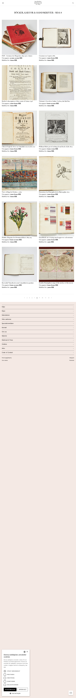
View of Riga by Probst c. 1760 (12, 192)
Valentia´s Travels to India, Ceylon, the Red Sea (54, 101)
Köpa (3, 311)
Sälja (3, 307)
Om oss (4, 332)
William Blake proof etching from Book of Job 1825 (56, 147)
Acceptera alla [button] (10, 689)
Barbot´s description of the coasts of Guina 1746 (17, 101)
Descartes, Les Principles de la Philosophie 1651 (54, 192)
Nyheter (4, 336)
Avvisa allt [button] (22, 689)
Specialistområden (8, 323)
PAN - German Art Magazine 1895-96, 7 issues (17, 56)
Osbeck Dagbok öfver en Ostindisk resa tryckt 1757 (18, 147)
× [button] (27, 651)
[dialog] (16, 673)
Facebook (71, 360)
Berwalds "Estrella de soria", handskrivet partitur (18, 283)
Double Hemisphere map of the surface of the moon (56, 283)
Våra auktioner (6, 319)
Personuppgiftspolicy (7, 358)
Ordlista (4, 344)
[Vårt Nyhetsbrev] (71, 693)
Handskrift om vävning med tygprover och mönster (56, 237)
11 (45, 298)
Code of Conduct (7, 352)
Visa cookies (5, 360)
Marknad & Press (7, 340)
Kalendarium (6, 315)
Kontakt (4, 328)
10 (42, 298)
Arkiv (3, 348)
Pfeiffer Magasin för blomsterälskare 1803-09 (17, 237)
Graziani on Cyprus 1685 (47, 56)
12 (48, 298)
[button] (16, 693)
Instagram (71, 358)
